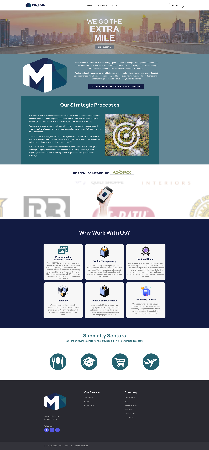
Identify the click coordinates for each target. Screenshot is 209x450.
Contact (114, 5)
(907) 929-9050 (50, 419)
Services (89, 5)
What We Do (102, 5)
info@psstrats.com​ (52, 416)
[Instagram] (57, 430)
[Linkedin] (46, 430)
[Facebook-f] (52, 430)
